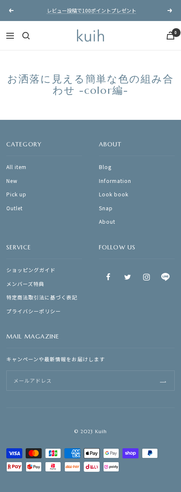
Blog (105, 166)
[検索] (26, 36)
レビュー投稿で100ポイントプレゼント (91, 10)
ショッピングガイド (31, 269)
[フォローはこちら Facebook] (108, 276)
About (107, 221)
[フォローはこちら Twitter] (127, 276)
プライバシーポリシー (33, 311)
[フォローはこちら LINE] (165, 276)
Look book (113, 194)
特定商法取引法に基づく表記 (42, 297)
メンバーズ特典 (25, 283)
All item (16, 166)
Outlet (14, 208)
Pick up (16, 194)
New (12, 180)
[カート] (170, 36)
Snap (106, 208)
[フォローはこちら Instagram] (146, 276)
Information (115, 180)
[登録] (163, 380)
